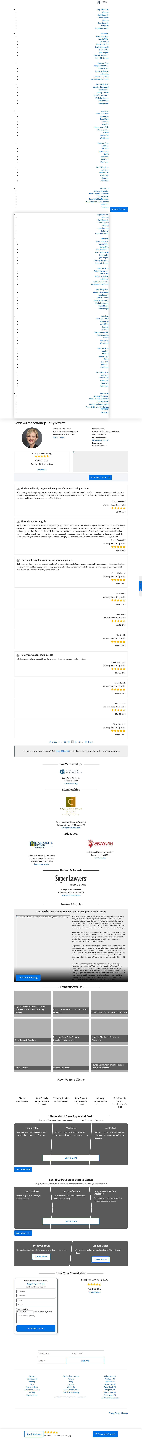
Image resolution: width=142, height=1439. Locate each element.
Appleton (105, 170)
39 (65, 742)
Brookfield (104, 119)
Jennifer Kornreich (101, 95)
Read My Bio (42, 470)
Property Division (102, 28)
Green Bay (104, 175)
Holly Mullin (104, 50)
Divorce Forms (103, 196)
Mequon (105, 124)
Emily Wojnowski (102, 47)
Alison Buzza (103, 68)
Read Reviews (34, 1434)
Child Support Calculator (99, 193)
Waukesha (104, 135)
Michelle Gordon (102, 98)
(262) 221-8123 (119, 209)
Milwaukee (104, 116)
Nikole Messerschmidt (100, 79)
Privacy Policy (114, 1413)
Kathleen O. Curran (101, 76)
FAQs (32, 1384)
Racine (106, 132)
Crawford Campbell (101, 87)
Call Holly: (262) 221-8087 (42, 477)
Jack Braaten (104, 90)
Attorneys (105, 33)
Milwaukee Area (102, 36)
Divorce (105, 20)
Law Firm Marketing (71, 1392)
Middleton (104, 162)
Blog (71, 1381)
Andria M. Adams (102, 71)
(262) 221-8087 (59, 437)
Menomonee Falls (101, 127)
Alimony (105, 12)
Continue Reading (28, 977)
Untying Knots (32, 1395)
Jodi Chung (104, 74)
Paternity (105, 26)
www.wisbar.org (71, 783)
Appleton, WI (110, 1381)
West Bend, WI (110, 1387)
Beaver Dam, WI (110, 1392)
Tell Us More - (43, 1312)
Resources (104, 188)
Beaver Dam (104, 151)
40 (69, 742)
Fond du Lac (104, 172)
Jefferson (105, 159)
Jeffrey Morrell (103, 92)
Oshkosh (105, 178)
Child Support (103, 17)
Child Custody (103, 15)
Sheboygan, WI (110, 1395)
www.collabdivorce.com (71, 828)
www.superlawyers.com (71, 895)
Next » (90, 742)
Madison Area (103, 63)
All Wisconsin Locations (110, 1398)
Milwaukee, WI (110, 1376)
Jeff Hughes (104, 52)
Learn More (71, 1157)
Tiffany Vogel (103, 103)
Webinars (105, 204)
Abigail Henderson (101, 66)
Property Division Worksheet (97, 202)
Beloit (106, 154)
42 (76, 742)
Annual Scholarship (71, 1390)
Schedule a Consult (32, 1390)
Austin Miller (104, 39)
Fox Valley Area (102, 84)
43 (79, 742)
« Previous (53, 742)
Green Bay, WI (109, 1384)
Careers (71, 1384)
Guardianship (103, 23)
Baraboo (105, 148)
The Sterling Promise (71, 1376)
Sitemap (124, 1413)
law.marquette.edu (41, 864)
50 (86, 742)
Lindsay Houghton (101, 55)
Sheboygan (104, 181)
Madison (105, 146)
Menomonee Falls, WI (100, 440)
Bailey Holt (104, 42)
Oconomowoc (103, 130)
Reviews (94, 1292)
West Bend (104, 138)
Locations (105, 111)
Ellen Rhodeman (102, 44)
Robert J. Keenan (102, 58)
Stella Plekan (104, 101)
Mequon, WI (110, 1390)
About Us (71, 1387)
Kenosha (105, 122)
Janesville (105, 156)
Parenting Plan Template (99, 199)
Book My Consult (98, 477)
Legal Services (103, 9)
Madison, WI (110, 1379)
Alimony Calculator (101, 191)
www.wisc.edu (100, 858)
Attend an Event (32, 1387)
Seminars (105, 207)
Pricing (32, 1392)
